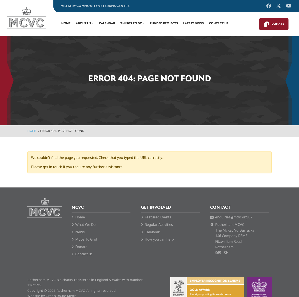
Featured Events (158, 217)
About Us (83, 23)
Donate (277, 24)
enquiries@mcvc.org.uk (233, 217)
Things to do (131, 23)
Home (65, 23)
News (80, 232)
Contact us (218, 23)
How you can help (159, 239)
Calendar (107, 23)
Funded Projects (164, 23)
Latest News (193, 23)
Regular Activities (159, 224)
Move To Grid (86, 239)
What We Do (85, 224)
